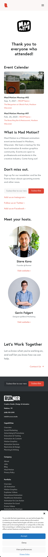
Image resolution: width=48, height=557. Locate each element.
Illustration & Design (12, 447)
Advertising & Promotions (14, 433)
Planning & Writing (11, 450)
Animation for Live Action (14, 501)
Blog (6, 467)
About (6, 461)
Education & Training (12, 436)
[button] (44, 513)
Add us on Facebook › (14, 209)
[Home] (12, 398)
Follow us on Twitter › (14, 203)
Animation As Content (13, 439)
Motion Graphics (10, 441)
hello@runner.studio (11, 417)
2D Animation (9, 487)
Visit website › (24, 271)
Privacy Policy (25, 554)
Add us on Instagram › (15, 197)
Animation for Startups (13, 509)
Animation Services (11, 444)
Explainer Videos (10, 492)
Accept (24, 536)
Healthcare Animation (13, 498)
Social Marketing (11, 430)
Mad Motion (9, 470)
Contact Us (35, 367)
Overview (8, 427)
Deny (24, 543)
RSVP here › (24, 101)
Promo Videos (9, 506)
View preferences (24, 550)
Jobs (6, 464)
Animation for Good (12, 503)
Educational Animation (13, 495)
